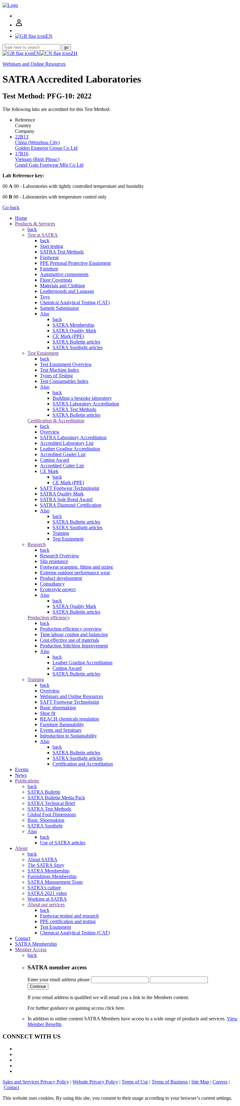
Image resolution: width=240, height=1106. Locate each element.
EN (36, 53)
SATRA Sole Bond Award (66, 499)
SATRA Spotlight (45, 825)
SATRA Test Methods (62, 251)
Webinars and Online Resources (34, 64)
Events (21, 769)
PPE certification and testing (68, 921)
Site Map (200, 1081)
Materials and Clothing (62, 285)
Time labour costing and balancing (74, 634)
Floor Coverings (56, 280)
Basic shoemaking (58, 707)
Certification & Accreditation (56, 420)
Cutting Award (54, 460)
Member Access (31, 949)
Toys (45, 296)
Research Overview (59, 555)
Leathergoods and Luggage (67, 291)
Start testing (51, 246)
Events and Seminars (60, 730)
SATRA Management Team (55, 882)
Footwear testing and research (69, 915)
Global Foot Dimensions (52, 814)
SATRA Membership (73, 325)
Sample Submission (59, 308)
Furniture (49, 268)
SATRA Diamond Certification (70, 505)
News (21, 775)
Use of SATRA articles (62, 842)
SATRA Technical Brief (51, 803)
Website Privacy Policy (95, 1081)
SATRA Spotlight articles (77, 347)
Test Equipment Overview (66, 364)
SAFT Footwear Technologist (69, 488)
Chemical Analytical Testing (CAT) (75, 302)
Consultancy (52, 583)
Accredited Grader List (62, 454)
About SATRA (43, 859)
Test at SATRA (43, 235)
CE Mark (49, 471)
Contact (22, 938)
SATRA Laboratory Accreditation (85, 403)
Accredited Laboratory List (66, 443)
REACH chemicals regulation (69, 718)
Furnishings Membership (52, 876)
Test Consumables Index (64, 381)
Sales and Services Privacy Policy (35, 1081)
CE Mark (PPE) (68, 336)
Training (60, 533)
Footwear (49, 257)
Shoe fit (47, 713)
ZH (74, 53)
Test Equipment (43, 353)
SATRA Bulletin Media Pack (56, 797)
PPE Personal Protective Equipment (75, 263)
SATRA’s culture (44, 887)
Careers (220, 1081)
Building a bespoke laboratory (82, 398)
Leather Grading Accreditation (70, 448)
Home (21, 218)
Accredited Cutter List (62, 465)
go (66, 47)
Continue (38, 986)
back (32, 229)
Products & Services (35, 223)
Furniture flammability (62, 724)
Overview (50, 432)
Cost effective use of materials (69, 640)
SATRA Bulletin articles (76, 341)
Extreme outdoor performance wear (75, 572)
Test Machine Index (59, 370)
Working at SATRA (47, 899)
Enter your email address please (59, 979)
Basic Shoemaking (46, 820)
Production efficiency (49, 617)
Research (37, 544)
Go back (10, 207)
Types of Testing (56, 375)
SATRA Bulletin (44, 792)
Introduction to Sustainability (68, 735)
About (21, 848)
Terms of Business (170, 1081)
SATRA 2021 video (47, 893)
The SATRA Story (46, 865)
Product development (61, 578)
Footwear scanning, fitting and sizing (76, 567)
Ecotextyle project (58, 589)
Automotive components (64, 274)
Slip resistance (54, 561)
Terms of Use (135, 1081)
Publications (27, 780)
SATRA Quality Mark (74, 330)
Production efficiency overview (71, 628)
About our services (46, 904)
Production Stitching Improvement (74, 645)
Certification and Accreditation (82, 764)
